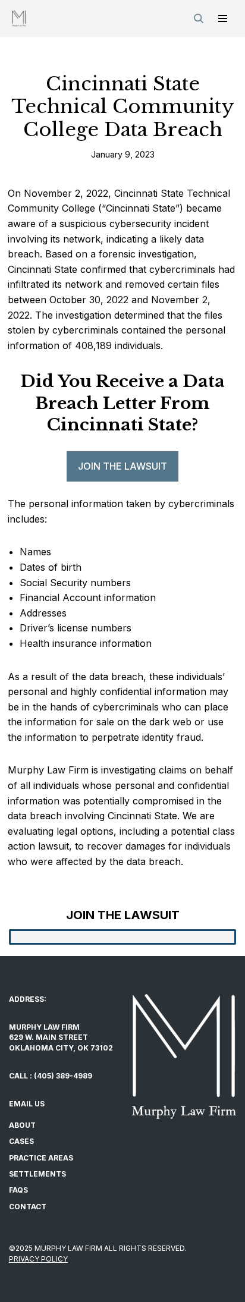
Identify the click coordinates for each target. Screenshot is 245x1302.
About (22, 1125)
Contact (27, 1206)
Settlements (37, 1173)
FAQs (18, 1189)
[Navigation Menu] (222, 18)
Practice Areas (41, 1157)
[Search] (198, 18)
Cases (21, 1141)
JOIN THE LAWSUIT (122, 466)
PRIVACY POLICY (38, 1258)
